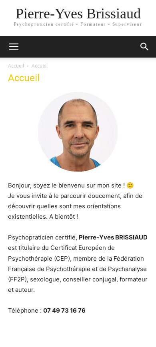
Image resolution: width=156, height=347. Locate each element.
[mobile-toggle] (13, 47)
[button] (145, 47)
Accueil (16, 65)
